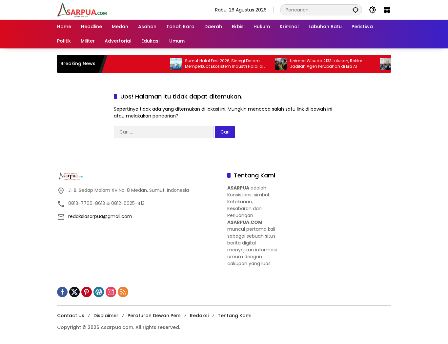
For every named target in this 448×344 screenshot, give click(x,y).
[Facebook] (62, 292)
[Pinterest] (86, 292)
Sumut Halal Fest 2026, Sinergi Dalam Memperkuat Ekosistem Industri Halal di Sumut (217, 63)
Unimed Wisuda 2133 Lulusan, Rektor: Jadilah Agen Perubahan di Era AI (319, 63)
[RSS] (123, 292)
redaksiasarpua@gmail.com (100, 216)
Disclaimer (105, 315)
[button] (355, 9)
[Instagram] (111, 292)
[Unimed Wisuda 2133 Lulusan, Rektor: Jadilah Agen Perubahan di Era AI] (274, 64)
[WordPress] (98, 292)
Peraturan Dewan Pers (154, 315)
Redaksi (199, 315)
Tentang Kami (234, 315)
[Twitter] (74, 292)
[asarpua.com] (82, 9)
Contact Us (70, 315)
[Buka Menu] (387, 10)
